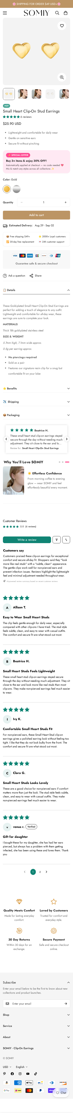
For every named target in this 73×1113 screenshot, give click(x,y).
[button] (11, 117)
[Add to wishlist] (61, 25)
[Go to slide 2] (62, 462)
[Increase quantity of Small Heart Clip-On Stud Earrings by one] (65, 202)
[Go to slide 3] (67, 462)
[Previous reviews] (6, 439)
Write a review (27, 539)
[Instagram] (20, 1073)
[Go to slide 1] (59, 462)
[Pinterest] (4, 1073)
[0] (65, 12)
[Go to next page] (47, 872)
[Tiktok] (35, 1073)
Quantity (8, 202)
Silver (16, 189)
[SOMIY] (36, 13)
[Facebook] (12, 1073)
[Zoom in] (61, 77)
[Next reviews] (66, 439)
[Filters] (57, 539)
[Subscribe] (66, 1004)
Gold (7, 189)
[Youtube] (27, 1073)
